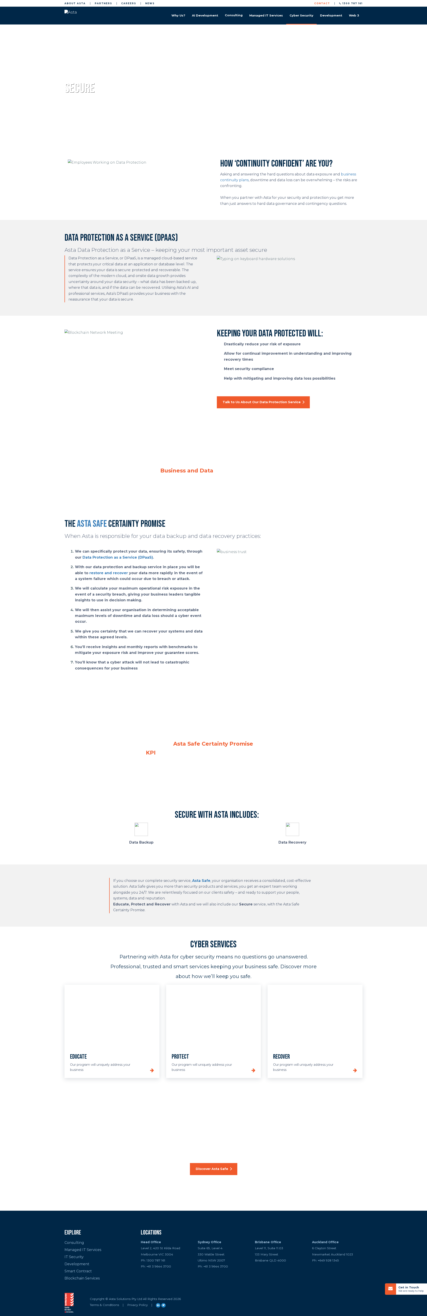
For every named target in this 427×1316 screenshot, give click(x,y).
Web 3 (354, 15)
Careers (128, 3)
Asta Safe (92, 524)
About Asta (75, 3)
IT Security (74, 1257)
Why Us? (178, 15)
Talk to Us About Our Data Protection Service (262, 402)
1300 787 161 (352, 3)
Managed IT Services (266, 15)
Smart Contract (78, 1271)
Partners (103, 3)
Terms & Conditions (104, 1305)
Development (331, 15)
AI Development (205, 15)
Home (68, 76)
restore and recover (108, 573)
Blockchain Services (82, 1278)
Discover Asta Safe (212, 1169)
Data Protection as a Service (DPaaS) (118, 557)
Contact (322, 3)
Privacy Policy (137, 1305)
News (150, 3)
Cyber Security (301, 15)
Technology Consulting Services (234, 15)
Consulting (74, 1243)
